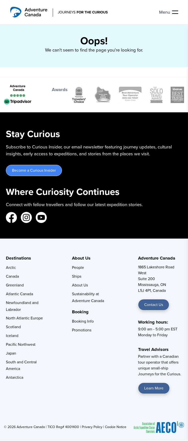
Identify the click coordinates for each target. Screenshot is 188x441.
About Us (80, 285)
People (78, 267)
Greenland (15, 285)
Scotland (13, 326)
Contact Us (153, 304)
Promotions (81, 330)
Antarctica (14, 377)
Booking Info (83, 321)
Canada (12, 276)
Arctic (11, 267)
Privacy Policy (92, 426)
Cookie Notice (115, 426)
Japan (11, 353)
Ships (76, 276)
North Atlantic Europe (24, 318)
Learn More (154, 388)
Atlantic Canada (19, 293)
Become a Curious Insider (34, 170)
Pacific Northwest (20, 344)
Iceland (12, 335)
